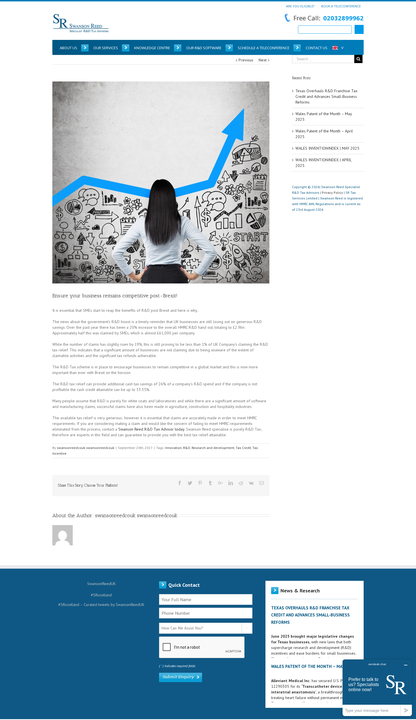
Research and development (213, 448)
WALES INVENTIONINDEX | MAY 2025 (327, 148)
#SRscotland (101, 595)
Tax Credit (243, 448)
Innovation (173, 448)
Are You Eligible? (300, 6)
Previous (246, 60)
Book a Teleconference (341, 6)
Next (263, 60)
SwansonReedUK (101, 583)
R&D (186, 448)
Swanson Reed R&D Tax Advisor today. (151, 429)
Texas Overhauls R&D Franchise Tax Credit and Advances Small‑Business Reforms (326, 96)
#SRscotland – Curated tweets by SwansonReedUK (101, 604)
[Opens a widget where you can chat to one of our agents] (377, 687)
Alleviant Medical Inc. (290, 680)
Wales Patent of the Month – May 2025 (313, 666)
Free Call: (328, 18)
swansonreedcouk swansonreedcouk (85, 448)
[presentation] (202, 648)
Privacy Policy (332, 192)
